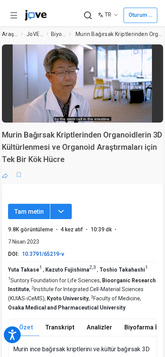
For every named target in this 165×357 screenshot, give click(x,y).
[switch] (95, 113)
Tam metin (29, 211)
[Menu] (61, 211)
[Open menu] (14, 15)
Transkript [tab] (59, 327)
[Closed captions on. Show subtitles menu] (149, 113)
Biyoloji (58, 34)
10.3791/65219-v (43, 254)
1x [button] (134, 113)
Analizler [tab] (99, 327)
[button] (155, 53)
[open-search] (87, 15)
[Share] (5, 175)
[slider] (50, 113)
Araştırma (10, 34)
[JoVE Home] (36, 15)
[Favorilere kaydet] (19, 175)
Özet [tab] (26, 327)
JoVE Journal (34, 34)
